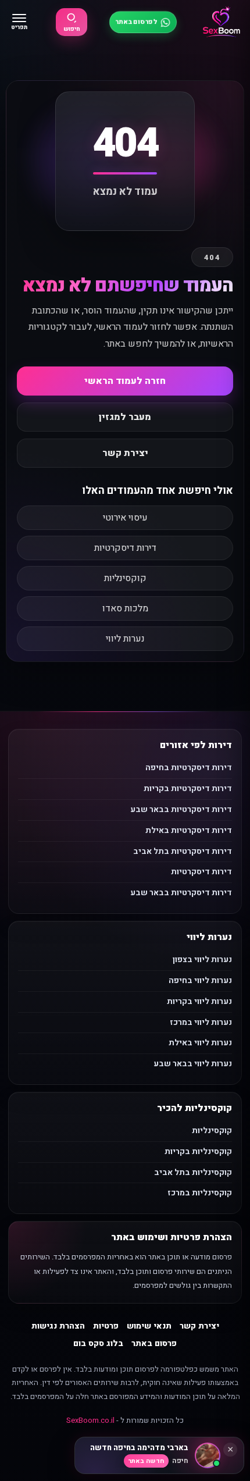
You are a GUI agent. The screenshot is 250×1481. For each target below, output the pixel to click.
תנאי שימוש (149, 1326)
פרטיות (106, 1326)
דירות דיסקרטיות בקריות (188, 788)
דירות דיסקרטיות (125, 548)
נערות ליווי (125, 639)
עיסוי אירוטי (125, 518)
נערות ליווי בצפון (202, 959)
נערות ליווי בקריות (199, 1001)
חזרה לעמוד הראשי (125, 381)
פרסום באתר (154, 1343)
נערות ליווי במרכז (201, 1022)
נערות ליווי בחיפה (200, 980)
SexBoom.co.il (90, 1420)
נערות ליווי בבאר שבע (192, 1064)
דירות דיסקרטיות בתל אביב (182, 851)
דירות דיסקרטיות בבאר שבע (181, 809)
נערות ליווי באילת (200, 1043)
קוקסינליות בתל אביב (193, 1172)
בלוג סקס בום (98, 1343)
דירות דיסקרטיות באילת (188, 830)
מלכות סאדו (125, 608)
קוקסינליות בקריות (198, 1151)
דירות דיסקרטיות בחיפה (188, 767)
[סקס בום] (221, 22)
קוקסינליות (125, 578)
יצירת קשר (125, 453)
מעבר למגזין (125, 417)
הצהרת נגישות (58, 1326)
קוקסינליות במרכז (199, 1193)
